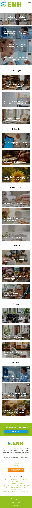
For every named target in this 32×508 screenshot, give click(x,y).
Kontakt (16, 466)
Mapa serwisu (16, 502)
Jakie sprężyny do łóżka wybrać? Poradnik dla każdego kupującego (13, 119)
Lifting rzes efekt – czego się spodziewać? (16, 480)
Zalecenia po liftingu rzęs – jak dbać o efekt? (15, 219)
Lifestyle (16, 129)
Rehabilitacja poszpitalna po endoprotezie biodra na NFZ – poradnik (16, 18)
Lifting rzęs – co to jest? (13, 237)
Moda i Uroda (16, 187)
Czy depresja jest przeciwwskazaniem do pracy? (13, 336)
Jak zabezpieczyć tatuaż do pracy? (14, 353)
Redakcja (16, 463)
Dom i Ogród (16, 70)
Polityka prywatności (16, 499)
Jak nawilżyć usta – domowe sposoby (16, 491)
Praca (16, 304)
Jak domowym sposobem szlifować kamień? (14, 260)
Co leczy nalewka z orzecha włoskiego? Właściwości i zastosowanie (14, 411)
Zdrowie (16, 362)
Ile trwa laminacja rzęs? (13, 203)
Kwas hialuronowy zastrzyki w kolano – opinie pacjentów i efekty (16, 58)
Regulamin (16, 505)
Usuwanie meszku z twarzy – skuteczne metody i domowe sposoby (16, 484)
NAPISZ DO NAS (16, 431)
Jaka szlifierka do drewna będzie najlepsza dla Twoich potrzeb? (15, 85)
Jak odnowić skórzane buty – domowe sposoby (15, 277)
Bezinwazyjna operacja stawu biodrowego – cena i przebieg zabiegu (16, 32)
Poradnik (16, 245)
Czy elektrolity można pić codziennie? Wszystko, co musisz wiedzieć (16, 45)
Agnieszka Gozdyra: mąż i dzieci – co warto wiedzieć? (14, 178)
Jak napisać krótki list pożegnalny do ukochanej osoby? (14, 161)
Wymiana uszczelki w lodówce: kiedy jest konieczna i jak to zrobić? (16, 102)
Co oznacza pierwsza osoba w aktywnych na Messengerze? (15, 144)
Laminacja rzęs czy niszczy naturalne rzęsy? (16, 488)
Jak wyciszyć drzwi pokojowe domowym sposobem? (15, 295)
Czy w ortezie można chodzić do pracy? (15, 319)
